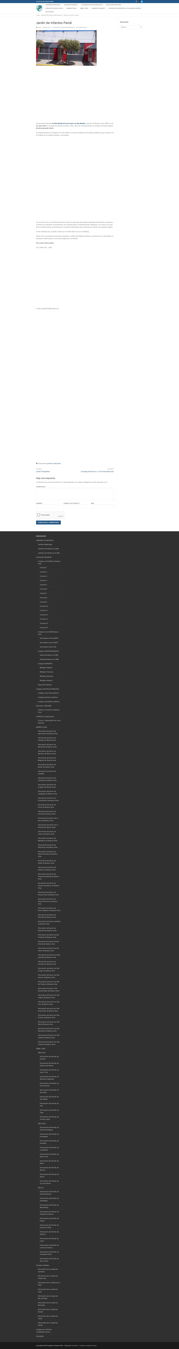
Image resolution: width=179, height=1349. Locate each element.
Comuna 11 (43, 610)
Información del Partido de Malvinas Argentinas (49, 1078)
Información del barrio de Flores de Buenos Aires (47, 806)
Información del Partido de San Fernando (49, 1084)
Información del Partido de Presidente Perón (49, 1253)
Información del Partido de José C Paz (49, 1071)
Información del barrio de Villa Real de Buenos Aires (48, 1023)
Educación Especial (45, 685)
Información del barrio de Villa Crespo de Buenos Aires (48, 969)
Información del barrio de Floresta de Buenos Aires (47, 812)
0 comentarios (82, 27)
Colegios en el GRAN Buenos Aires (48, 633)
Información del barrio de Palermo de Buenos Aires (47, 868)
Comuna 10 (44, 606)
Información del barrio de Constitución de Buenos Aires (48, 799)
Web (92, 503)
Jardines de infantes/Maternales (51, 15)
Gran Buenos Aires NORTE (49, 638)
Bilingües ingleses (46, 667)
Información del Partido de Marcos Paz (49, 1155)
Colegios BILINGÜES (45, 663)
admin (39, 27)
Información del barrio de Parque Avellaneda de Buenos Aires (48, 876)
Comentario (41, 486)
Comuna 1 (43, 567)
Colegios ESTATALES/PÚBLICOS (47, 689)
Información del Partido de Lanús (49, 1240)
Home (38, 15)
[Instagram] (139, 1)
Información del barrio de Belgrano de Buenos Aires (47, 759)
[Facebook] (136, 1)
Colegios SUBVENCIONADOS (48, 651)
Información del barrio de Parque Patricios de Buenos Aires (47, 901)
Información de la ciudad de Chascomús (48, 1277)
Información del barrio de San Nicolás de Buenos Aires (48, 943)
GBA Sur (41, 1188)
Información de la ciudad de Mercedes (48, 1304)
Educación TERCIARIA (44, 706)
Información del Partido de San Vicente (49, 1260)
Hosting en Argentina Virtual (88, 1345)
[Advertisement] (75, 82)
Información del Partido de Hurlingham (49, 1135)
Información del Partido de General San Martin (49, 1064)
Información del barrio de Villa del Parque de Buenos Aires (48, 983)
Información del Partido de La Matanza (49, 1149)
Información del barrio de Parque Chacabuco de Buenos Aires (48, 885)
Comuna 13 (44, 619)
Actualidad (40, 1336)
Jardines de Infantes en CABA (48, 549)
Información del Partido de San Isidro (49, 1091)
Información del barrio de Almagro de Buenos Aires (47, 739)
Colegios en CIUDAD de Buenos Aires (49, 562)
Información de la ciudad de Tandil (48, 1317)
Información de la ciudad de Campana (48, 1270)
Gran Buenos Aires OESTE (49, 642)
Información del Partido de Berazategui (49, 1206)
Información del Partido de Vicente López (49, 1118)
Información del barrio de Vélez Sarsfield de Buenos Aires (49, 956)
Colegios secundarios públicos (49, 701)
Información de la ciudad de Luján (48, 1290)
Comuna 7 (43, 593)
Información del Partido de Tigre (49, 1111)
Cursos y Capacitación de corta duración (49, 721)
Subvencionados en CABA (49, 655)
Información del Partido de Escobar (49, 1058)
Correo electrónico (72, 503)
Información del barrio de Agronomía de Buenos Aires (48, 732)
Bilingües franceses (46, 672)
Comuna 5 (43, 585)
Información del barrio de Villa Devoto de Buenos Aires (48, 976)
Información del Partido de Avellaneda (49, 1199)
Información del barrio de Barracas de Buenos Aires (47, 752)
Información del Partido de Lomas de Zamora (49, 1246)
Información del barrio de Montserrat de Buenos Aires (48, 846)
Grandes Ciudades (42, 1265)
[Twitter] (142, 1)
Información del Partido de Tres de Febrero (49, 1182)
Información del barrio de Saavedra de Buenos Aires (47, 929)
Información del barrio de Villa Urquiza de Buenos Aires (48, 1043)
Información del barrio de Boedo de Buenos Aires (47, 766)
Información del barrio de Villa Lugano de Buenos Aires (48, 996)
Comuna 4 (43, 580)
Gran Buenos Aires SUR (48, 647)
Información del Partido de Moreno (49, 1169)
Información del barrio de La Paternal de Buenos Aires (48, 826)
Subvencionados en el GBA (49, 659)
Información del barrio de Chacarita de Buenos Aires (47, 779)
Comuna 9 (43, 602)
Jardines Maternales (45, 544)
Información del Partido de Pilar (49, 1104)
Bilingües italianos (46, 680)
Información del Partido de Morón (49, 1175)
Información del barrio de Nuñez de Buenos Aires (47, 862)
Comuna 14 (44, 623)
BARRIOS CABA (41, 727)
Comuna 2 (43, 572)
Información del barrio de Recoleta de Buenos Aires (47, 916)
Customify (75, 1345)
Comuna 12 (44, 615)
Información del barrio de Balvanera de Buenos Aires (47, 746)
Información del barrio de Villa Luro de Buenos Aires (48, 1003)
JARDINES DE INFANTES (45, 540)
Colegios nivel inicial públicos (48, 693)
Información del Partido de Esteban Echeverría (49, 1213)
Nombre (39, 503)
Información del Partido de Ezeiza (49, 1219)
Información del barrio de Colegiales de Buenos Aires (47, 792)
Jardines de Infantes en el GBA (49, 553)
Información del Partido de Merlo (49, 1162)
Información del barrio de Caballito (47, 772)
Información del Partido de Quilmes (49, 1233)
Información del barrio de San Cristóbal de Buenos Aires (48, 936)
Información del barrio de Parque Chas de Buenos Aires (48, 893)
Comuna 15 (44, 627)
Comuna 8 (43, 598)
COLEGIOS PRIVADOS (43, 557)
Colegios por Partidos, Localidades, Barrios (44, 1331)
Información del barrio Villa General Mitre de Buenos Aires (48, 989)
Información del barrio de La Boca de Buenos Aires (48, 819)
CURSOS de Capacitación (45, 716)
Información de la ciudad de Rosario (48, 1310)
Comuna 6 (43, 589)
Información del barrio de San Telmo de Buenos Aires (48, 949)
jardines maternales (54, 463)
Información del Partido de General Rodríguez (49, 1128)
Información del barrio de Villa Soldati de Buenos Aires (48, 1036)
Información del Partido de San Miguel (49, 1098)
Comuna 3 (43, 576)
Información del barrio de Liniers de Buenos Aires (47, 833)
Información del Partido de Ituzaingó (49, 1142)
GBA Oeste (42, 1123)
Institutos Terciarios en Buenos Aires (49, 711)
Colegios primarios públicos (48, 697)
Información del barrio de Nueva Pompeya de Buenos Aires (47, 854)
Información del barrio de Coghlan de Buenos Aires (47, 786)
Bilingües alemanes (46, 676)
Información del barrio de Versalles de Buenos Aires (47, 963)
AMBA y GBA (40, 1049)
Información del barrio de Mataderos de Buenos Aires (47, 839)
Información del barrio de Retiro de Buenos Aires (49, 922)
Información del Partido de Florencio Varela (49, 1226)
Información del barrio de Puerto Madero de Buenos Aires (49, 909)
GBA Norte (42, 1053)
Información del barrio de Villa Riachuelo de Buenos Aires (48, 1030)
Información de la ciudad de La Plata (49, 1284)
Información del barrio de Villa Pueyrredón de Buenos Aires (48, 1010)
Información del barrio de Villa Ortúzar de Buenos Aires (48, 1016)
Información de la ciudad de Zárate (48, 1324)
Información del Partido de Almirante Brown (49, 1193)
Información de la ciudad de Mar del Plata (48, 1297)
